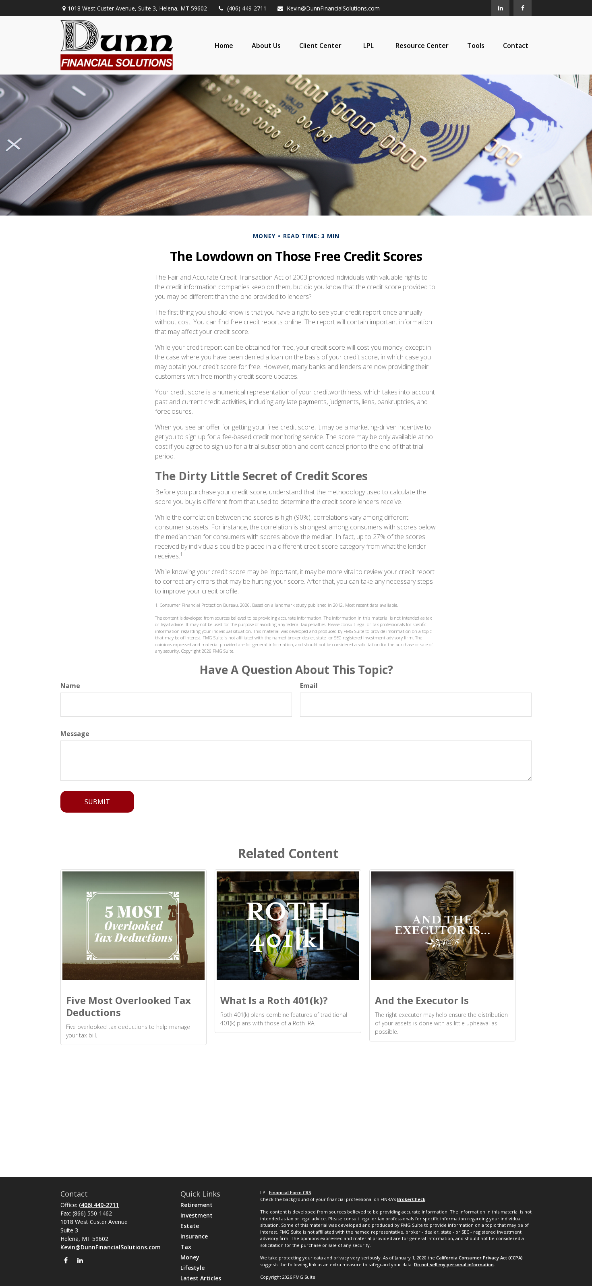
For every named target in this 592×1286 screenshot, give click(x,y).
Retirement (196, 1205)
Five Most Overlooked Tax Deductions (128, 1006)
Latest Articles (200, 1278)
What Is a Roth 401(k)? (274, 1000)
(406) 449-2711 (247, 8)
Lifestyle (192, 1267)
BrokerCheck (411, 1199)
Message (74, 733)
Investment (196, 1215)
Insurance (194, 1236)
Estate (189, 1226)
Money (189, 1257)
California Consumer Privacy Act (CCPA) (479, 1258)
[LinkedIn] (500, 8)
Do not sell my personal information (454, 1264)
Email (309, 685)
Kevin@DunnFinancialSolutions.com (333, 8)
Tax (185, 1247)
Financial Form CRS (290, 1192)
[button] (223, 45)
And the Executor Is (422, 1000)
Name (70, 685)
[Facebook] (522, 8)
